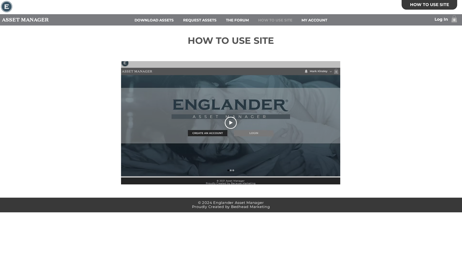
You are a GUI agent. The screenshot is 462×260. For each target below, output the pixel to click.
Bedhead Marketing (250, 206)
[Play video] (231, 123)
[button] (454, 18)
